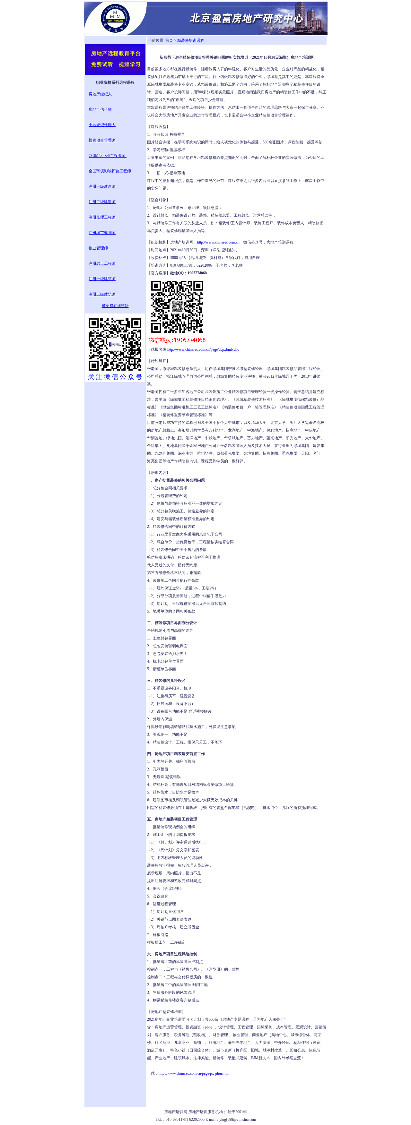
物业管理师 (98, 248)
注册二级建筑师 (102, 294)
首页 (169, 40)
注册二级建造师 (102, 202)
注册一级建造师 (102, 186)
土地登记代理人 (102, 125)
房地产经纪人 (100, 94)
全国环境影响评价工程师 (110, 171)
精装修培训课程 (190, 40)
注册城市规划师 (102, 232)
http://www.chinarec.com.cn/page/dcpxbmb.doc (203, 349)
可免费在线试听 (115, 306)
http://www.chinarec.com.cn (218, 242)
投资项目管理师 (102, 140)
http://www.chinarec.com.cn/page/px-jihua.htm (194, 1073)
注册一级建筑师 (102, 279)
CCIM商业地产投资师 (108, 155)
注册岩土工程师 (102, 263)
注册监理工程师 (102, 217)
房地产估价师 (100, 109)
